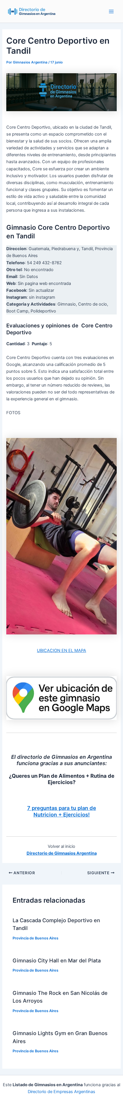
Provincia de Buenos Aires (35, 938)
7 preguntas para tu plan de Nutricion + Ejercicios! (61, 811)
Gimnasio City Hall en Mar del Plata (57, 960)
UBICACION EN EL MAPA (61, 650)
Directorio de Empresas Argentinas (61, 1091)
